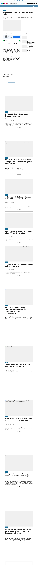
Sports (29, 6)
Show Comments (11, 81)
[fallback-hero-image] (24, 37)
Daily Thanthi (18, 0)
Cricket (8, 74)
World (16, 6)
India (13, 6)
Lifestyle (32, 6)
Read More (19, 127)
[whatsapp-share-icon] (3, 41)
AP (5, 534)
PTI (5, 165)
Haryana (4, 74)
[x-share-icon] (4, 41)
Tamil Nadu (9, 6)
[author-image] (3, 32)
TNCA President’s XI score (7, 76)
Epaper (15, 0)
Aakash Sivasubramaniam (11, 313)
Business (25, 6)
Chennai (5, 6)
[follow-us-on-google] (20, 41)
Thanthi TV (22, 0)
